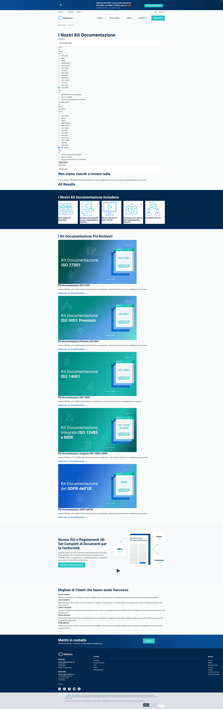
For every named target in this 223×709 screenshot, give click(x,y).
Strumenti (210, 667)
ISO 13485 (64, 68)
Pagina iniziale (61, 25)
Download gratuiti (213, 665)
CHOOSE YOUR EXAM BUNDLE (153, 5)
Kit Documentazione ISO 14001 (74, 397)
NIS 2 (63, 58)
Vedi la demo (158, 18)
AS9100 (64, 83)
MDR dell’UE (65, 66)
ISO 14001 (64, 73)
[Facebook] (69, 689)
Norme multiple (66, 97)
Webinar (210, 663)
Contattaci (71, 12)
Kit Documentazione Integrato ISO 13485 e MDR (82, 453)
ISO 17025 (64, 78)
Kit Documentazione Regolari (71, 95)
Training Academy (98, 669)
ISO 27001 (64, 56)
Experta (96, 667)
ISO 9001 (64, 70)
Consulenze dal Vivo (213, 672)
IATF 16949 (65, 80)
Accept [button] (146, 705)
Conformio (96, 660)
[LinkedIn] (59, 689)
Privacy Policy (69, 698)
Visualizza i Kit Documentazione (71, 565)
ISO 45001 (64, 75)
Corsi (95, 665)
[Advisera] (65, 654)
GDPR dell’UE (65, 63)
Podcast (210, 669)
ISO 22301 (64, 85)
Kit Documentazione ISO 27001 (74, 285)
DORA (63, 61)
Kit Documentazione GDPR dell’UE (75, 509)
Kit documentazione (99, 663)
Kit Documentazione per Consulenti (73, 99)
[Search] (155, 12)
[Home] (65, 18)
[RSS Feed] (79, 689)
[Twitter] (64, 689)
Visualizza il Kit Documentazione (71, 293)
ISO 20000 (64, 88)
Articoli (210, 660)
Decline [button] (153, 705)
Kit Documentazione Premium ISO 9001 (78, 341)
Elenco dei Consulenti (214, 674)
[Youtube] (74, 689)
